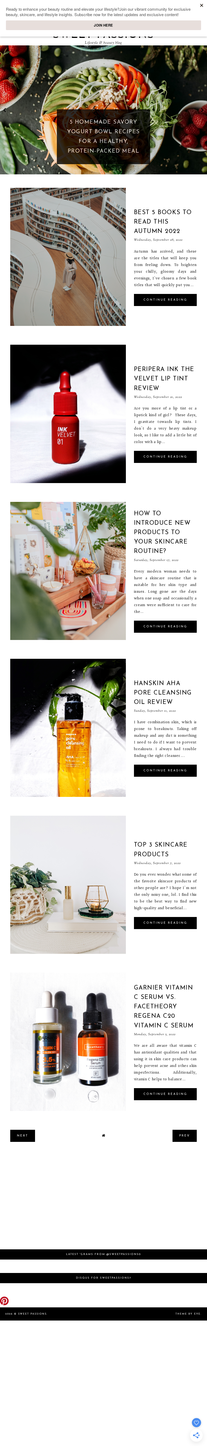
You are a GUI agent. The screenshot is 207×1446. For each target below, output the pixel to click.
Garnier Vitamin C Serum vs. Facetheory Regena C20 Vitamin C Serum (164, 1007)
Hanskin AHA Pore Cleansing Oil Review (163, 693)
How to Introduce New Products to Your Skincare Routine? (162, 533)
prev (4, 110)
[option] (103, 109)
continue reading (165, 299)
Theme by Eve (188, 1314)
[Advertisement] (104, 1198)
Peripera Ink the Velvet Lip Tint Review (164, 378)
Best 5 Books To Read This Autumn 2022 (163, 222)
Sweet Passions (32, 1314)
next (202, 110)
